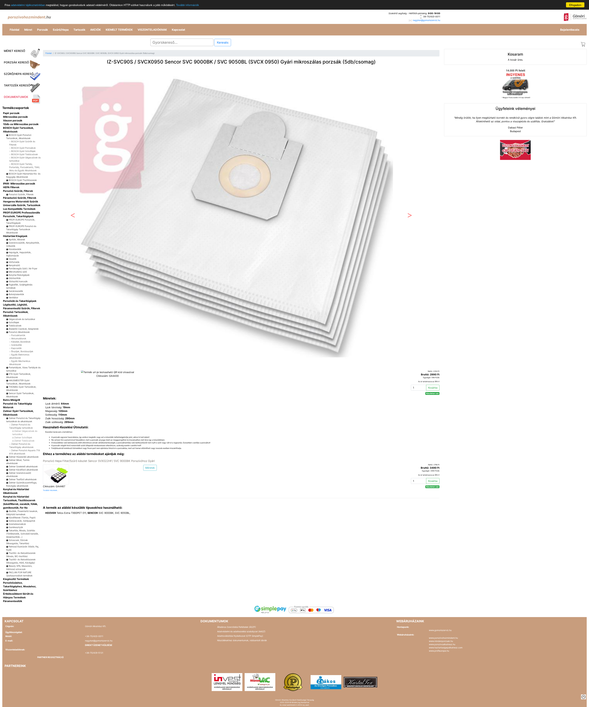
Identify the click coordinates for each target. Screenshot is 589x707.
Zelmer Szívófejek (23, 437)
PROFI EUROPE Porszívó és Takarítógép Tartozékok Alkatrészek (21, 229)
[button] (72, 216)
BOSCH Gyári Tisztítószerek (23, 180)
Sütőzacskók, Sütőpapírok (22, 520)
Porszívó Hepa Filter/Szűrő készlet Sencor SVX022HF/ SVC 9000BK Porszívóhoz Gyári (99, 461)
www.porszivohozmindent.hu (443, 638)
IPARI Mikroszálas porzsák (19, 183)
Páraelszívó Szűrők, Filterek (19, 197)
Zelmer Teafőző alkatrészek (23, 479)
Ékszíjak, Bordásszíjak (22, 351)
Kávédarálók (15, 249)
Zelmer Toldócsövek (24, 440)
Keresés (222, 42)
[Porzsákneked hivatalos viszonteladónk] (293, 681)
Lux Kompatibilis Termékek (19, 208)
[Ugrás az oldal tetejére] (583, 696)
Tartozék (79, 29)
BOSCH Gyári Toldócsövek (24, 154)
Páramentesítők (12, 601)
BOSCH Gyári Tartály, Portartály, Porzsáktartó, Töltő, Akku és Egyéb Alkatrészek (24, 167)
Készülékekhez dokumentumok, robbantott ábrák (242, 640)
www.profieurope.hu (439, 650)
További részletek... (50, 490)
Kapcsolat (178, 29)
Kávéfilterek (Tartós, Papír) (22, 517)
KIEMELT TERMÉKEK (119, 29)
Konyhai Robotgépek (19, 275)
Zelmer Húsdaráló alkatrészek (24, 456)
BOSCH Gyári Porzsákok (23, 148)
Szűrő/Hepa (61, 29)
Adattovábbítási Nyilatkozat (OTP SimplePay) (240, 636)
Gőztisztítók (15, 278)
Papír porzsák (11, 113)
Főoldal (14, 29)
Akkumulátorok (18, 338)
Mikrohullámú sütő (18, 271)
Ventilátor (13, 297)
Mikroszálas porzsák (15, 116)
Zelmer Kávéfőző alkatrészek (23, 469)
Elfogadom (575, 5)
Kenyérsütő (14, 265)
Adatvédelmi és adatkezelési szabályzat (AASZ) (241, 631)
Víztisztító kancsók (18, 281)
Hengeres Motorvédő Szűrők (20, 201)
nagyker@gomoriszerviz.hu (426, 20)
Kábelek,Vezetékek (21, 341)
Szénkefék (16, 345)
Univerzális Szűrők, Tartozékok (21, 205)
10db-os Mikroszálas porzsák (20, 124)
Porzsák (42, 29)
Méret (28, 29)
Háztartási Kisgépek (15, 236)
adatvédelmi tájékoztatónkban (28, 5)
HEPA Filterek (11, 187)
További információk (187, 5)
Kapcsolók (16, 348)
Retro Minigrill (11, 399)
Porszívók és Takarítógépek (19, 300)
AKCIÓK (95, 29)
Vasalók (12, 259)
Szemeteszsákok (17, 524)
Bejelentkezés (569, 29)
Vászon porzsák (12, 120)
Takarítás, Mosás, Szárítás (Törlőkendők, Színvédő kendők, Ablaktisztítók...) (22, 533)
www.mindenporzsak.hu (441, 641)
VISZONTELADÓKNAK (152, 29)
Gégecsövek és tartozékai (22, 319)
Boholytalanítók (16, 294)
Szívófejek (14, 322)
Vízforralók (14, 262)
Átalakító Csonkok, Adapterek (24, 328)
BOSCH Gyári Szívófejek (23, 151)
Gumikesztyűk (16, 527)
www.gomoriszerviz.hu (440, 630)
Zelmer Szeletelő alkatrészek (23, 466)
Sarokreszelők (16, 291)
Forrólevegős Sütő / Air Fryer (23, 268)
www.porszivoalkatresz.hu (442, 644)
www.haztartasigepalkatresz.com (445, 647)
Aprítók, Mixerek (17, 239)
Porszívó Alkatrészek (19, 332)
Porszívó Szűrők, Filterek (18, 190)
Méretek (150, 467)
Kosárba (432, 387)
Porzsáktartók (18, 335)
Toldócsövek (15, 325)
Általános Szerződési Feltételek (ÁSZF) (236, 627)
